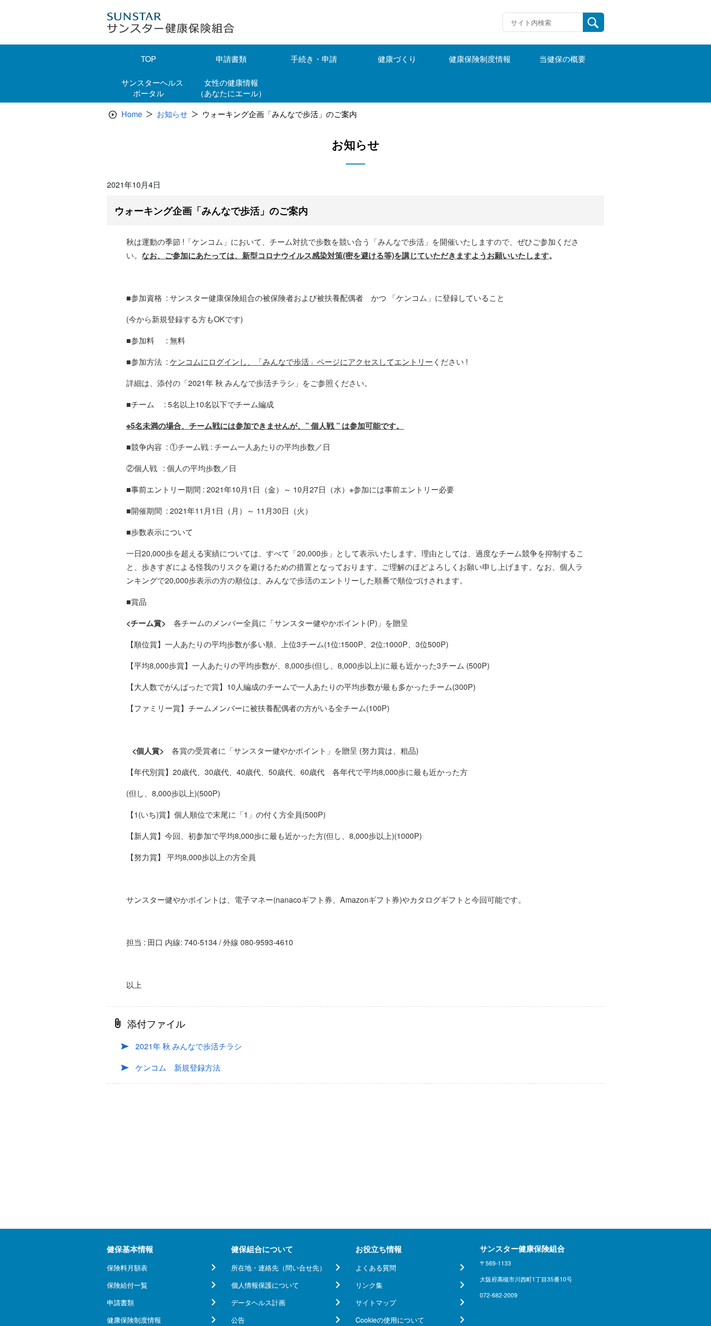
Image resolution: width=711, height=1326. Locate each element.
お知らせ (172, 113)
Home (131, 113)
